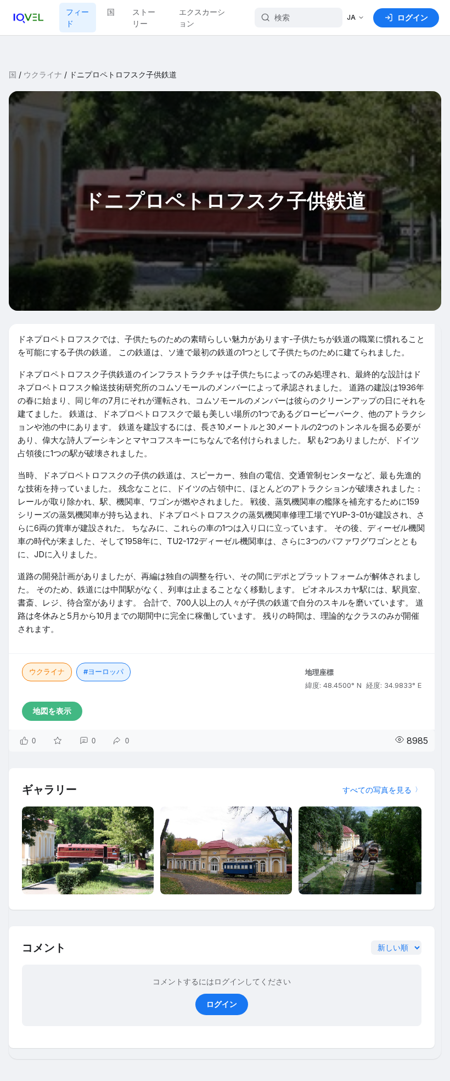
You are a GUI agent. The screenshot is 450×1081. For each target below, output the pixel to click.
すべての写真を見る (377, 789)
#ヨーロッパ (103, 671)
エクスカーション (202, 17)
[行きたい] (57, 740)
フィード (77, 17)
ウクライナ (43, 74)
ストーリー (143, 17)
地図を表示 (52, 710)
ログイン (221, 1004)
